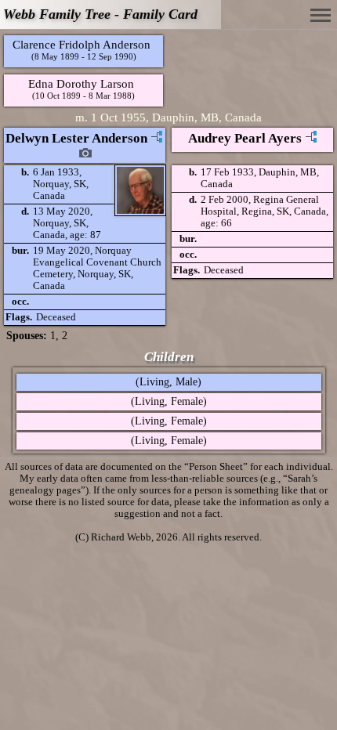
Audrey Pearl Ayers (245, 138)
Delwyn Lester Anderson (76, 138)
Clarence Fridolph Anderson (81, 44)
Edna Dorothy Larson (81, 83)
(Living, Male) (168, 382)
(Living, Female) (169, 401)
